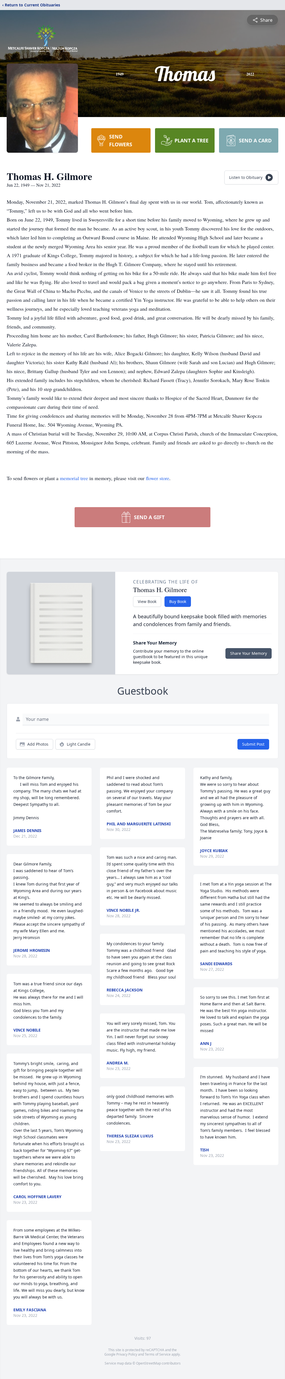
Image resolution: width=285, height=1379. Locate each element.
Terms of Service (158, 1354)
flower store (157, 478)
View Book (147, 601)
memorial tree (74, 478)
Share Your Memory (248, 653)
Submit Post (253, 744)
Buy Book (177, 601)
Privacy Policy (126, 1354)
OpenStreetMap (148, 1363)
